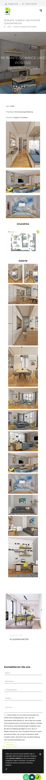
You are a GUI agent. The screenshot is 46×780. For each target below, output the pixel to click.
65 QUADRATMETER (19, 639)
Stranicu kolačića (15, 758)
